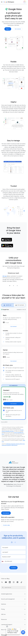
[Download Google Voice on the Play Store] (7, 245)
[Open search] (24, 2)
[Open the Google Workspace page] (8, 2)
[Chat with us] (23, 632)
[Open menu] (1, 2)
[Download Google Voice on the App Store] (6, 240)
